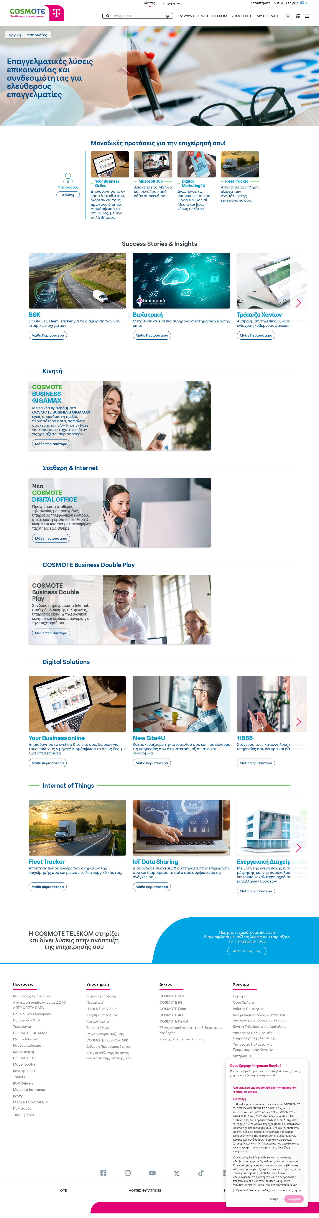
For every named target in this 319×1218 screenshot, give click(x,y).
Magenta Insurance (29, 1089)
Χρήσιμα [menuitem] (241, 984)
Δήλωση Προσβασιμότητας (108, 1046)
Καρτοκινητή (23, 1051)
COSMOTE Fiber (173, 1008)
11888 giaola (23, 1115)
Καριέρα (240, 996)
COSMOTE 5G (171, 1002)
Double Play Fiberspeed (32, 1014)
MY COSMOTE (269, 16)
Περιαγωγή (95, 1002)
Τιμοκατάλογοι (98, 1027)
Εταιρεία (292, 3)
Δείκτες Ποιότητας (248, 1008)
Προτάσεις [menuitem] (23, 984)
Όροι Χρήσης (244, 1002)
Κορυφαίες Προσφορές (32, 996)
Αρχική (15, 35)
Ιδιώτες (149, 3)
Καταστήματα (261, 3)
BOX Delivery (23, 1083)
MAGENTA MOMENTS (30, 1102)
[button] (288, 16)
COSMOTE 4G (171, 1015)
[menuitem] (103, 1173)
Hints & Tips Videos (101, 1008)
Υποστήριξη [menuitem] (97, 984)
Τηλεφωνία (22, 1026)
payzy (18, 1096)
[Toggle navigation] (306, 16)
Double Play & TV (26, 1020)
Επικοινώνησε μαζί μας (105, 1034)
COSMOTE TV (24, 1058)
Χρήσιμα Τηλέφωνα (102, 1015)
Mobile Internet (25, 1039)
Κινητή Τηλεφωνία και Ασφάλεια (259, 1026)
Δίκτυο (278, 3)
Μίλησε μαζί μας (247, 951)
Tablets (19, 1077)
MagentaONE (24, 1064)
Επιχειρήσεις (172, 3)
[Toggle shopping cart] (300, 15)
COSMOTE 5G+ (172, 996)
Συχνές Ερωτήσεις (101, 996)
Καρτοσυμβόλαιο (27, 1045)
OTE (63, 1190)
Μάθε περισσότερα (51, 444)
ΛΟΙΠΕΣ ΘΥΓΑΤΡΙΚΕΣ (145, 1190)
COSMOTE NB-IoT (174, 1021)
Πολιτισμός (22, 1108)
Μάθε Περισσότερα (47, 335)
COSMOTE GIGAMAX (30, 1033)
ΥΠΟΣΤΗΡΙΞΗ (242, 16)
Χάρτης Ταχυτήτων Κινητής (182, 1039)
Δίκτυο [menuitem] (166, 984)
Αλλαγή (68, 195)
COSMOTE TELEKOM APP (107, 1040)
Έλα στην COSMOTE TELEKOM (202, 16)
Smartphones (24, 1070)
